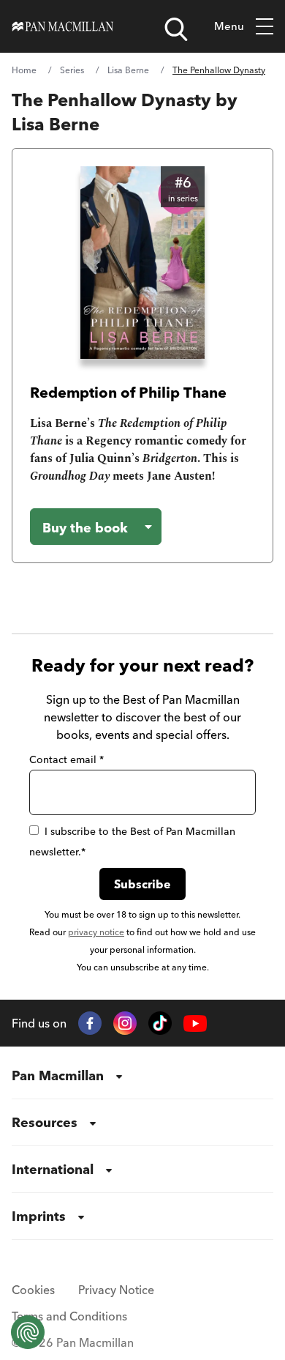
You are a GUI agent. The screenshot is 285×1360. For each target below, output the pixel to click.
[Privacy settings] (28, 1332)
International (53, 1169)
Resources (44, 1122)
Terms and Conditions (69, 1316)
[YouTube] (195, 1023)
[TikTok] (160, 1023)
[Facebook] (90, 1023)
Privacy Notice (116, 1289)
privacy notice (96, 931)
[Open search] (176, 29)
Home (24, 69)
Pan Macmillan (58, 1075)
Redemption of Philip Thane (128, 392)
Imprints (39, 1216)
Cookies (33, 1289)
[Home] (63, 26)
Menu (229, 26)
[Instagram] (125, 1023)
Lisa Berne (128, 69)
